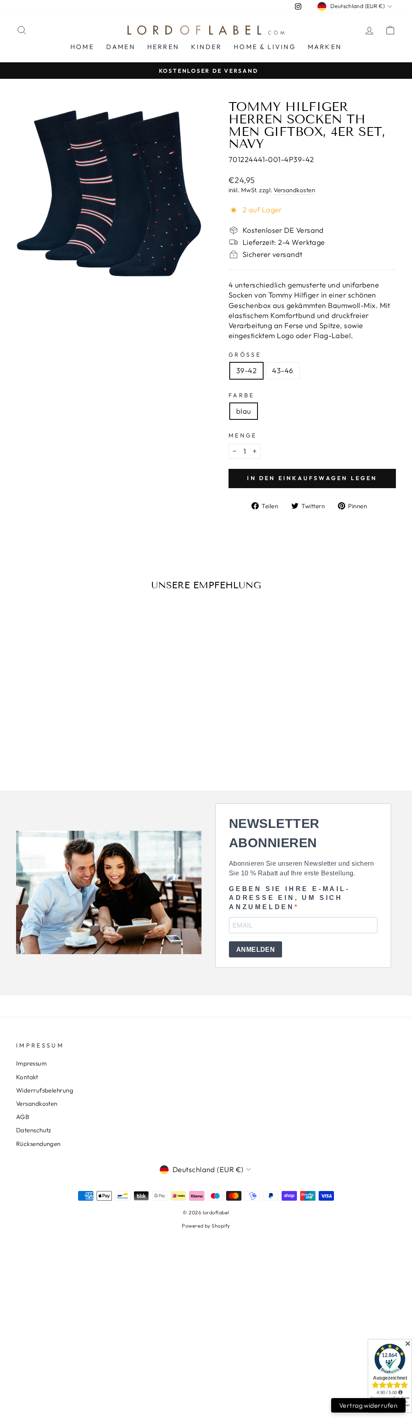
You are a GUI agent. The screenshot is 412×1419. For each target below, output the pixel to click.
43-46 (282, 370)
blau (243, 411)
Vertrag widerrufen (368, 1405)
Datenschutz (34, 1130)
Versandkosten (294, 190)
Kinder (206, 47)
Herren (163, 47)
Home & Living (265, 47)
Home (82, 47)
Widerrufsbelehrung (44, 1090)
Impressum (31, 1063)
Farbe (242, 395)
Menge (243, 435)
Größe (245, 354)
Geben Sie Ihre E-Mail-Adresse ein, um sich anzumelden (289, 897)
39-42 (246, 370)
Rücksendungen (38, 1144)
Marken (325, 47)
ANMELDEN (255, 949)
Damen (120, 47)
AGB (22, 1117)
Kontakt (27, 1077)
